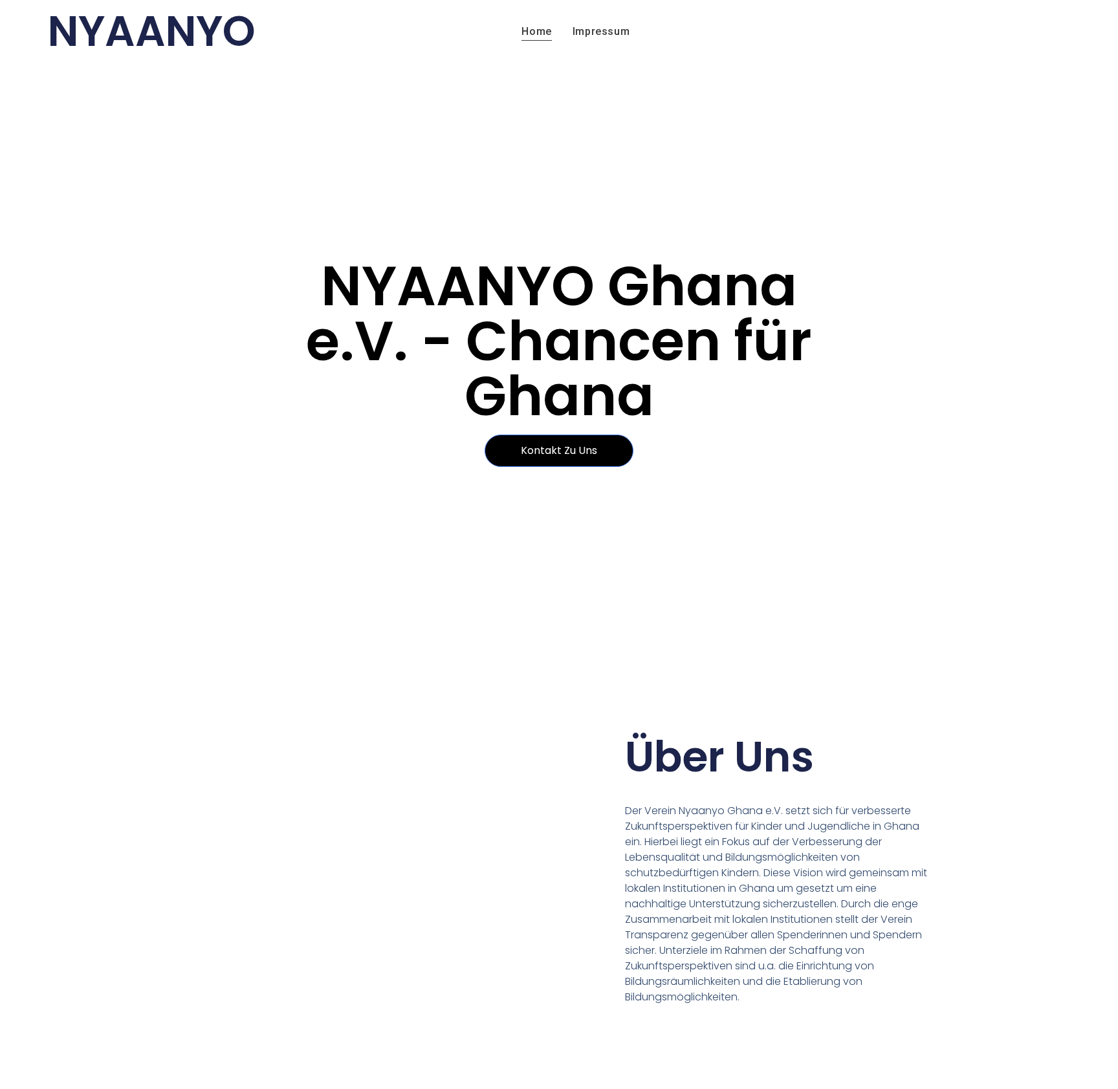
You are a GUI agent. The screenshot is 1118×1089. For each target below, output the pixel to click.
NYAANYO (152, 31)
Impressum (601, 31)
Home (536, 31)
